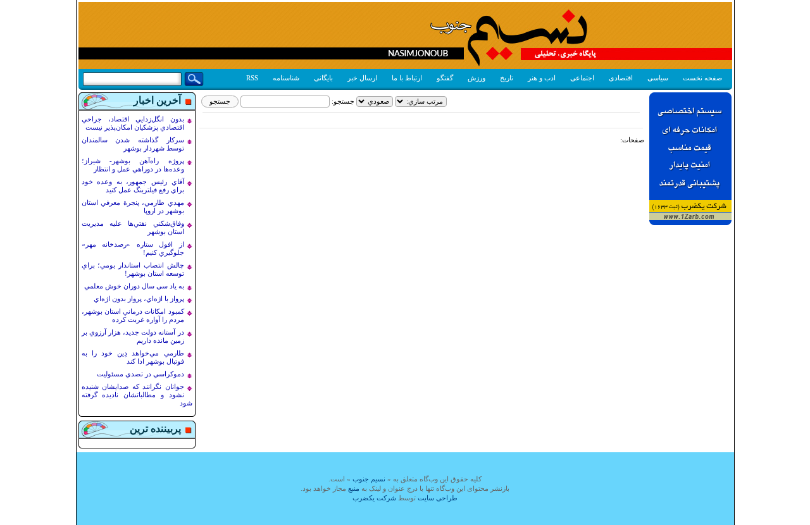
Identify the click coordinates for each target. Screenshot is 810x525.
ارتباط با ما (407, 78)
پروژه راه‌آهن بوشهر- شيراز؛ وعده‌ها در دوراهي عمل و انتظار (133, 165)
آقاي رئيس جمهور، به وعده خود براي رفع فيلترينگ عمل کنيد (133, 186)
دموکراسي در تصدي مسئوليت (140, 374)
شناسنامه (286, 78)
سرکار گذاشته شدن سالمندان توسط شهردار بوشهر (133, 144)
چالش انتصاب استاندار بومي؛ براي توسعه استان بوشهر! (133, 269)
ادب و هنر (542, 78)
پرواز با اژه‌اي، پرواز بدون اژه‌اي (139, 298)
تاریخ (506, 78)
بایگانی (323, 78)
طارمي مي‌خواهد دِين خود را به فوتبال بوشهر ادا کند (133, 357)
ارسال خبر (362, 78)
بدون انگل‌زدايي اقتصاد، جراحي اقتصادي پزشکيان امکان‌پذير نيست (133, 123)
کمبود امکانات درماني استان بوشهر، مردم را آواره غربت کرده (133, 315)
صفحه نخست (702, 78)
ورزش (476, 78)
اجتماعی (582, 78)
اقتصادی (621, 78)
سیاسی (657, 78)
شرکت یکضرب (374, 498)
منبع (353, 488)
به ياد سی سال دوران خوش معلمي (134, 286)
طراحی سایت (438, 498)
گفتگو (445, 78)
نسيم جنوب (368, 479)
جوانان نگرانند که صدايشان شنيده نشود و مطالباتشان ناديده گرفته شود (137, 395)
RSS (252, 78)
